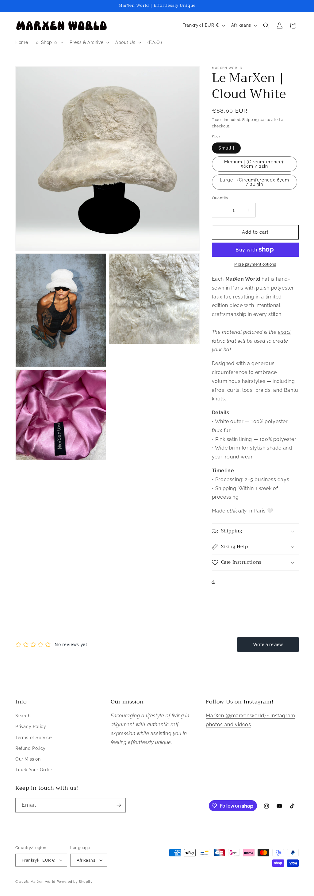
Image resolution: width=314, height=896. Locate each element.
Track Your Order (33, 769)
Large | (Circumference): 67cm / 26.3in (254, 182)
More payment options (255, 264)
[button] (49, 42)
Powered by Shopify (75, 882)
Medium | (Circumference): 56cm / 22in (254, 164)
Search (23, 715)
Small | (226, 148)
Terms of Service (33, 737)
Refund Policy (30, 748)
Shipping (250, 120)
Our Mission (28, 759)
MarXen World (43, 882)
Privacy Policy (30, 726)
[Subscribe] (118, 805)
